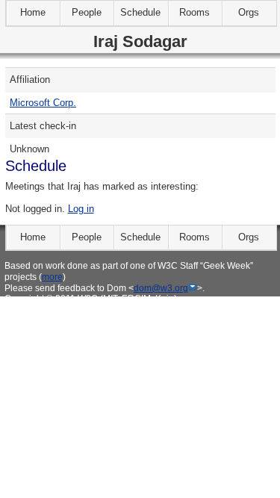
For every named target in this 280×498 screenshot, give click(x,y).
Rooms (194, 12)
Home (33, 12)
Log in (81, 208)
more (52, 276)
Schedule (140, 12)
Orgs (248, 12)
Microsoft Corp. (43, 102)
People (87, 12)
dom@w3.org (161, 288)
